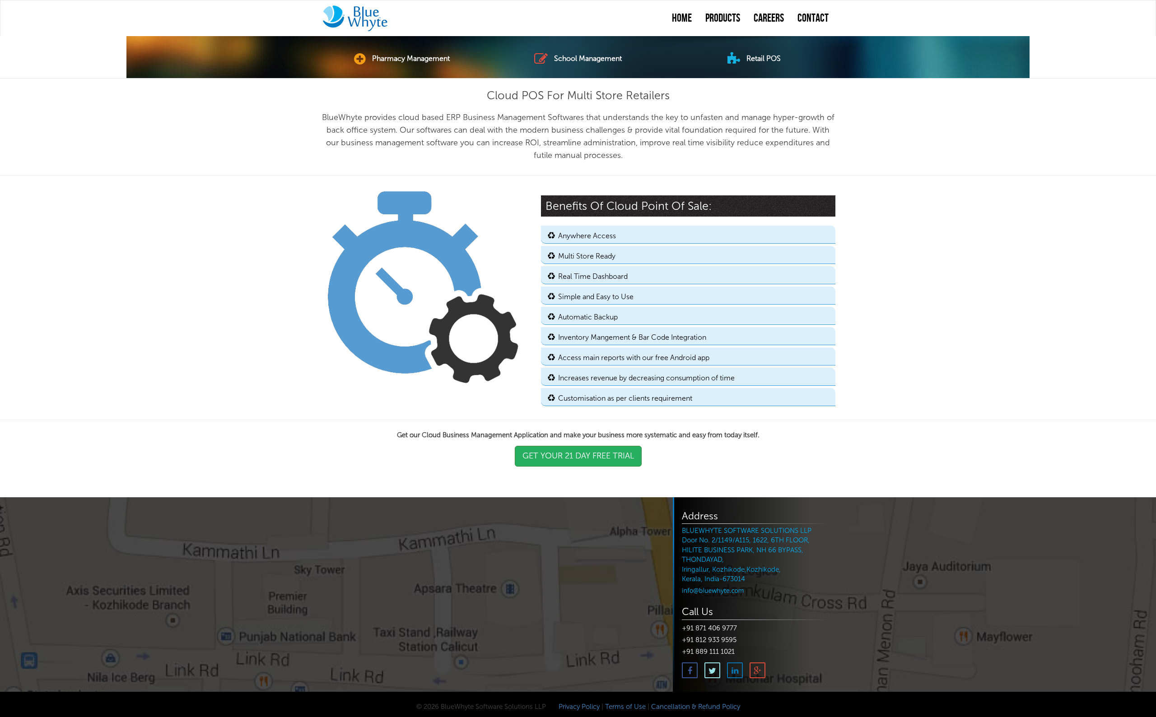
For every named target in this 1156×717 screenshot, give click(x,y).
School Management (587, 58)
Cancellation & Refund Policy (695, 707)
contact (813, 18)
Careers (769, 18)
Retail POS (763, 58)
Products (722, 18)
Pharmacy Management (410, 58)
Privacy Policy (578, 707)
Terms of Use (625, 707)
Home (682, 18)
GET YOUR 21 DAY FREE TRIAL (578, 456)
